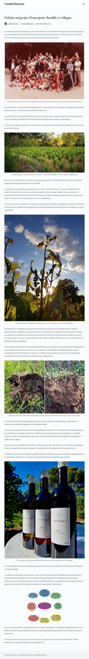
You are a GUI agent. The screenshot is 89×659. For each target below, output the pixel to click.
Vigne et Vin (46, 24)
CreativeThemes (41, 655)
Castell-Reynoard (14, 4)
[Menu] (84, 4)
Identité (39, 24)
